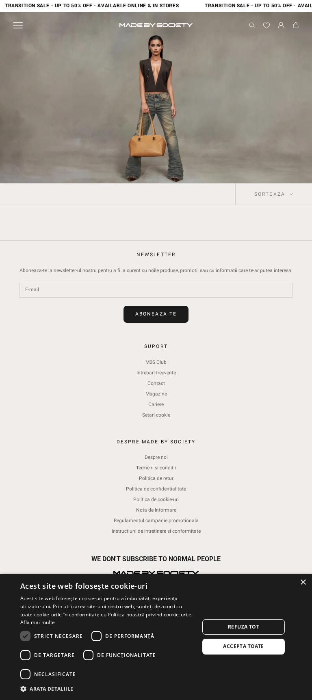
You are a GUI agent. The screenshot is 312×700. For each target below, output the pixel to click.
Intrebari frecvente (156, 373)
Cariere (156, 404)
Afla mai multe (37, 622)
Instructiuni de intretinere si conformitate (156, 531)
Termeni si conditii (156, 468)
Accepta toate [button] (243, 646)
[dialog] (156, 637)
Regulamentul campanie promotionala (156, 520)
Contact (156, 383)
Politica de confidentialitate (156, 489)
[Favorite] (266, 25)
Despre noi (156, 457)
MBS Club (156, 362)
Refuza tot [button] (243, 626)
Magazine (156, 394)
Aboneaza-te (156, 314)
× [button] (303, 582)
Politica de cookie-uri (156, 499)
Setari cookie (156, 415)
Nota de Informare (156, 510)
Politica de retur (156, 478)
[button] (107, 689)
